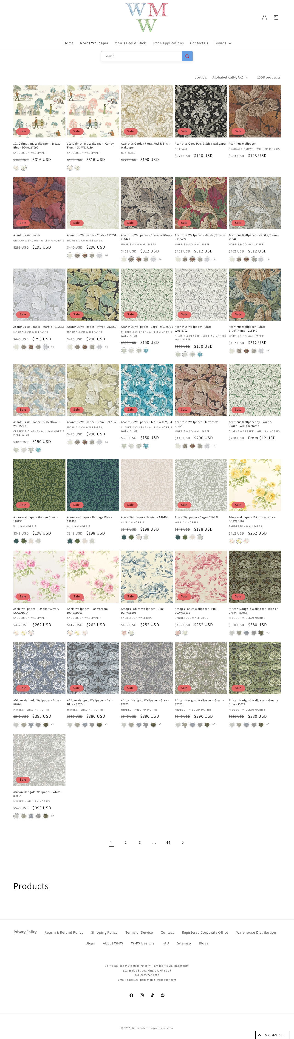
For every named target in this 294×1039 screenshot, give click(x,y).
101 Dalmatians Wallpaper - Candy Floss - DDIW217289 (90, 145)
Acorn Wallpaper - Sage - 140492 (196, 517)
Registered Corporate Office (205, 932)
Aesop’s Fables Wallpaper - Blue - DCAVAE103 (143, 611)
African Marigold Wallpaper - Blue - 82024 (37, 702)
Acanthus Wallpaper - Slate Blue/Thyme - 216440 (247, 329)
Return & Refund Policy (64, 932)
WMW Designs (143, 943)
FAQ (165, 943)
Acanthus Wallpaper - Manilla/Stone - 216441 (254, 237)
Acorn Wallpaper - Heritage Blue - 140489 (89, 519)
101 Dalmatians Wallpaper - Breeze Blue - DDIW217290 (36, 145)
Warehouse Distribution (256, 932)
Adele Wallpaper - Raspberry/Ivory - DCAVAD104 (37, 611)
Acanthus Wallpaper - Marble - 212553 (38, 327)
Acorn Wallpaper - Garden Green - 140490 (36, 519)
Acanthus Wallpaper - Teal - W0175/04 (146, 422)
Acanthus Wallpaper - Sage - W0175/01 (147, 327)
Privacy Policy (25, 931)
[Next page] (183, 843)
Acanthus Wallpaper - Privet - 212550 (91, 327)
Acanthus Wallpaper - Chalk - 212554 (91, 235)
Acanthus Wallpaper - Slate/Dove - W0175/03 (36, 424)
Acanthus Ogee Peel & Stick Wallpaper (200, 144)
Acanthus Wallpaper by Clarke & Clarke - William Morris (250, 424)
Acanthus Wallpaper (242, 144)
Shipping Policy (104, 932)
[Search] (187, 56)
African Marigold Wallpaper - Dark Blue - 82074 (90, 702)
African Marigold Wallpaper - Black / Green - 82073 (253, 611)
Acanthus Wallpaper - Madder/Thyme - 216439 (200, 237)
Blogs (90, 943)
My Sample (274, 1035)
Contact (167, 932)
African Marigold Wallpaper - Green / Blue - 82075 (253, 702)
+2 (267, 632)
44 (168, 842)
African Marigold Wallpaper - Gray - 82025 (145, 702)
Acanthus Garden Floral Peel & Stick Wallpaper (145, 145)
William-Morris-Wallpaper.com (152, 1028)
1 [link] (111, 842)
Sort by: (201, 77)
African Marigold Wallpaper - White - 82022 (37, 794)
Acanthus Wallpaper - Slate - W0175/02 (194, 329)
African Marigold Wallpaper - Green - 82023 (199, 702)
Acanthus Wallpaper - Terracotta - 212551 (197, 424)
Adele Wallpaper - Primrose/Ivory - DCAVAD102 (252, 519)
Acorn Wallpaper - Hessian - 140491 (144, 517)
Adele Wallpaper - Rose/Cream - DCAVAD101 (88, 611)
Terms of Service (139, 932)
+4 (106, 255)
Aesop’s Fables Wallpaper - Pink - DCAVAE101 (197, 611)
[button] (223, 43)
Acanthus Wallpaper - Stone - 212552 (91, 422)
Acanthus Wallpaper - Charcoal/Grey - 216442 (146, 237)
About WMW (113, 943)
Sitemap (184, 943)
